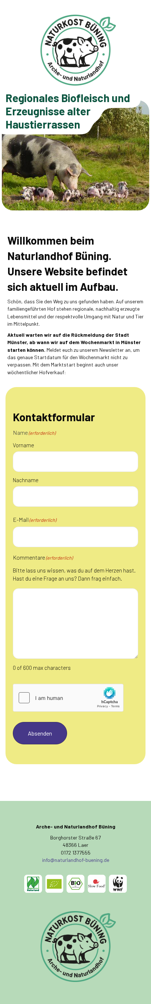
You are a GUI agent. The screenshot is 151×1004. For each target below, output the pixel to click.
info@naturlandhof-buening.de (75, 860)
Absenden (40, 733)
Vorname (23, 445)
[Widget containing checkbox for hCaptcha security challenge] (68, 698)
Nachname (25, 480)
